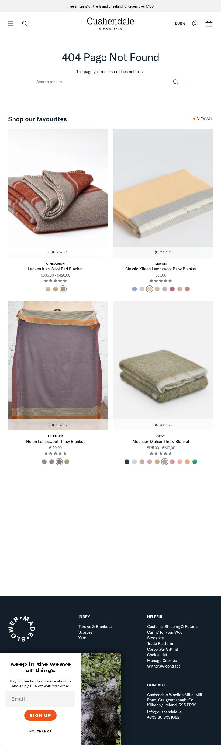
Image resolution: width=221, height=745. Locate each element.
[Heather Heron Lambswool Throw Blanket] (58, 365)
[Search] (176, 82)
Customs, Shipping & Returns (172, 626)
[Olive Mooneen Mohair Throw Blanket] (163, 365)
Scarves (85, 632)
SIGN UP (40, 715)
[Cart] (209, 23)
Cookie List (157, 654)
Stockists (155, 637)
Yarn (82, 637)
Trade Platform (160, 643)
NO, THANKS (40, 731)
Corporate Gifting (162, 649)
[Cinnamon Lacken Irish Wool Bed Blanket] (58, 193)
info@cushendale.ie (164, 712)
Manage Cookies (162, 660)
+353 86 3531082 (163, 717)
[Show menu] (11, 23)
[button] (25, 23)
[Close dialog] (115, 659)
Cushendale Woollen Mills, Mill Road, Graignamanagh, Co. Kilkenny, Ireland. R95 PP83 (174, 700)
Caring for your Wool (165, 632)
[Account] (195, 23)
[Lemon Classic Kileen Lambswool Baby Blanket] (163, 193)
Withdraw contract (163, 666)
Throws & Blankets (95, 626)
